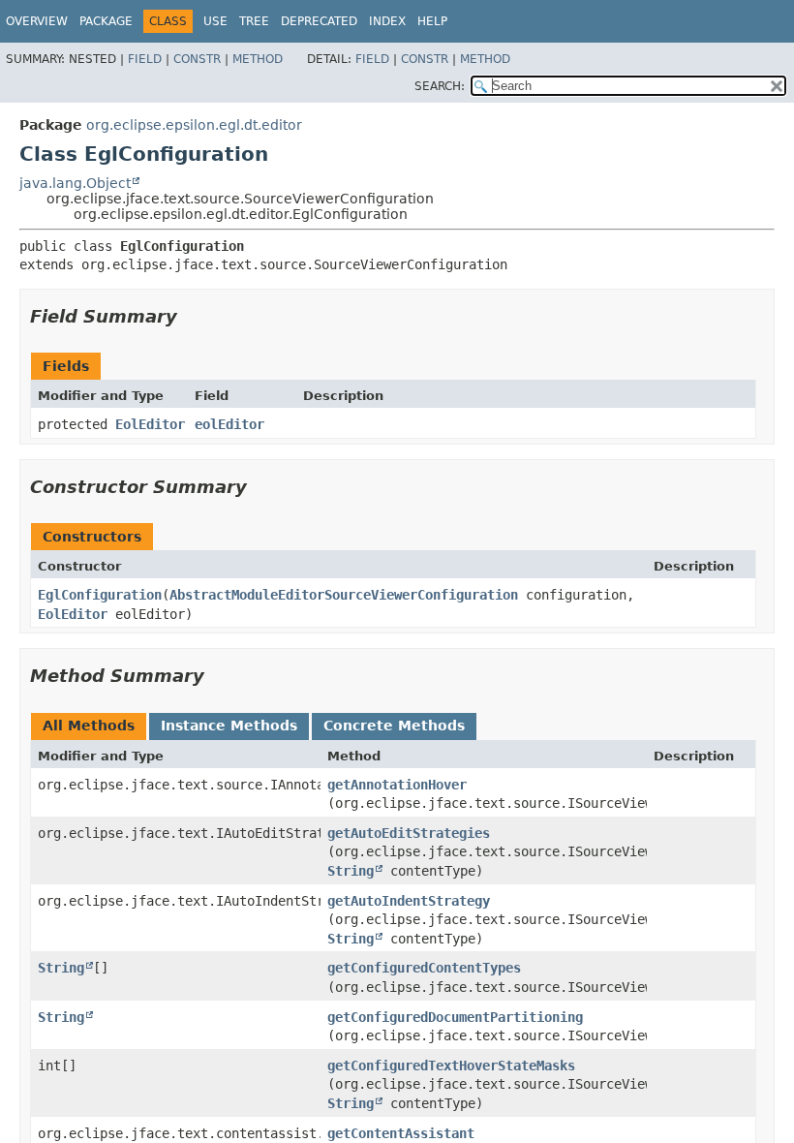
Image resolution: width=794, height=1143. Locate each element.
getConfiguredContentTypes (424, 967)
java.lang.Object (75, 183)
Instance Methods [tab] (229, 725)
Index (387, 21)
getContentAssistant (400, 1133)
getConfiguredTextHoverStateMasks (451, 1065)
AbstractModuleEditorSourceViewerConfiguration (343, 594)
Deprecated (319, 21)
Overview (37, 21)
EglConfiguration (100, 594)
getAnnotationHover (397, 784)
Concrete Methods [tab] (394, 725)
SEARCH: (439, 86)
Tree (254, 21)
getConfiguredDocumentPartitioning (455, 1017)
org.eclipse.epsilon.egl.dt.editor (194, 125)
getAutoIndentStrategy (408, 901)
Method (257, 59)
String (350, 871)
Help (432, 21)
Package (106, 21)
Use (215, 21)
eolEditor (229, 424)
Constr (197, 59)
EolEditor (150, 424)
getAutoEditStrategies (408, 833)
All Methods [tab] (89, 725)
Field (145, 59)
